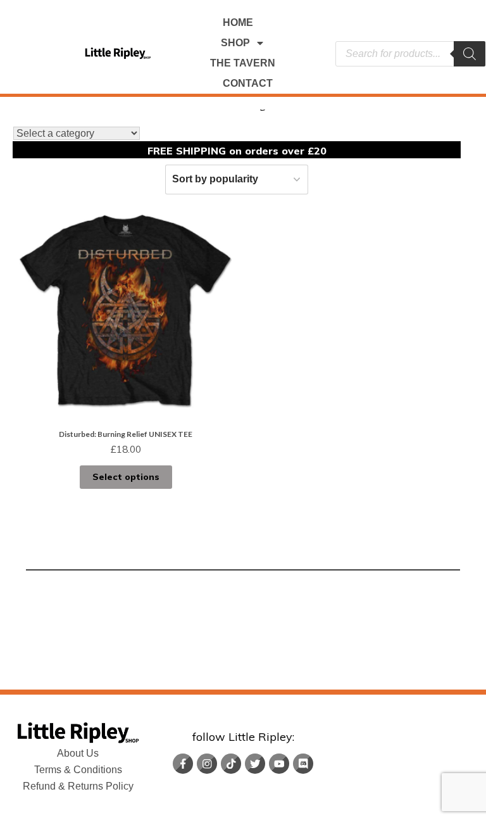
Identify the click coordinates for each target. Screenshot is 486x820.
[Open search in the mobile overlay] (410, 53)
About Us (78, 753)
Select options (125, 477)
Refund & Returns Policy (78, 786)
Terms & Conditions (78, 769)
